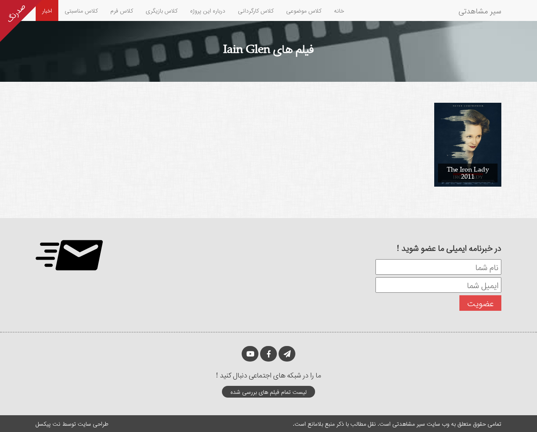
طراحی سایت (93, 423)
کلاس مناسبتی (81, 10)
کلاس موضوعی (303, 10)
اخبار (47, 10)
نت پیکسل (48, 423)
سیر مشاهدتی (480, 10)
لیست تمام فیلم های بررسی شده (268, 392)
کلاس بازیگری (161, 10)
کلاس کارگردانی (256, 10)
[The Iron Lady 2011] (467, 144)
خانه (339, 10)
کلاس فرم (121, 10)
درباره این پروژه (207, 10)
